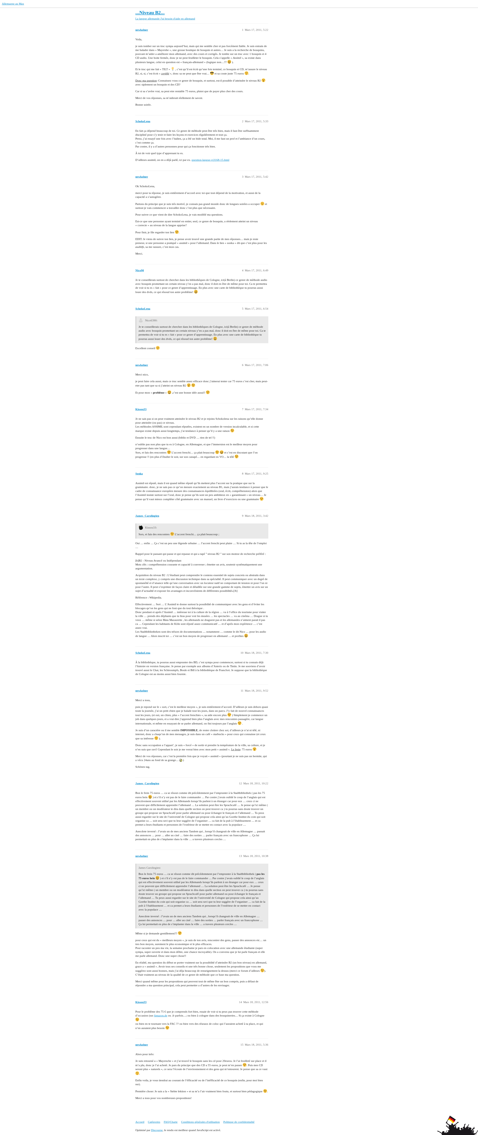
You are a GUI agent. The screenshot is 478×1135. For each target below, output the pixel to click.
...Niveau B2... (150, 12)
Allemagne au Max (13, 3)
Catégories (154, 1121)
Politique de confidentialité (238, 1121)
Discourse (157, 1130)
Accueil (139, 1121)
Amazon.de (160, 1015)
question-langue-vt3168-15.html (210, 159)
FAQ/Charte (171, 1121)
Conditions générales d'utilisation (200, 1121)
